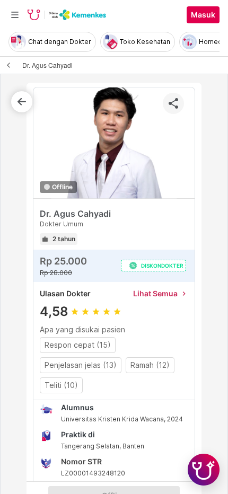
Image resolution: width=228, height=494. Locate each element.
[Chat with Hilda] (204, 470)
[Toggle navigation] (14, 15)
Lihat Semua (160, 293)
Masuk (203, 15)
